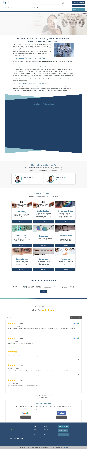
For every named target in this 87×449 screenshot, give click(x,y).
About (44, 8)
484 (47, 395)
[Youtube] (18, 438)
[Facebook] (14, 438)
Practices (17, 8)
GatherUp (46, 397)
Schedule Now (28, 177)
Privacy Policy (64, 447)
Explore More (43, 291)
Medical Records (37, 437)
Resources (50, 8)
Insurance (28, 8)
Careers (39, 8)
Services (5, 8)
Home (35, 426)
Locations (11, 8)
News (45, 434)
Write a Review (25, 417)
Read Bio (27, 180)
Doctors (23, 8)
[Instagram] (22, 438)
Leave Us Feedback (75, 317)
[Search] (62, 3)
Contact (34, 8)
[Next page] (51, 395)
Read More (22, 222)
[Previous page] (36, 395)
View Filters (12, 317)
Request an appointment (43, 90)
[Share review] (78, 333)
